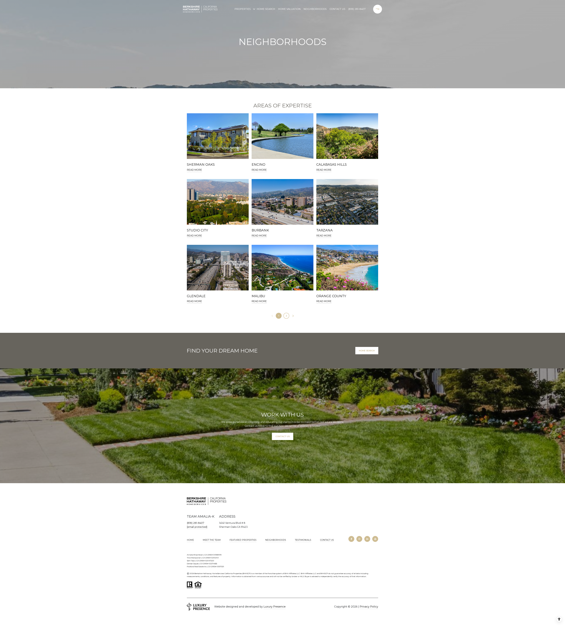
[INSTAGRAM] (359, 539)
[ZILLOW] (375, 539)
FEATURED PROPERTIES (243, 540)
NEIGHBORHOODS (275, 540)
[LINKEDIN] (367, 539)
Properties (243, 9)
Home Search (266, 9)
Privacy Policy (369, 606)
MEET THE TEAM (212, 540)
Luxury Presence (275, 606)
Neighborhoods (315, 9)
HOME (190, 540)
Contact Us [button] (282, 436)
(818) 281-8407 (357, 9)
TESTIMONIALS (303, 540)
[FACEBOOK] (351, 539)
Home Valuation (289, 9)
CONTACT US (327, 540)
